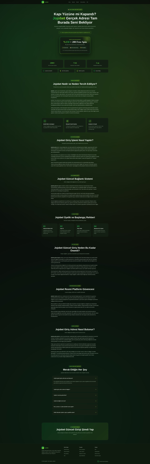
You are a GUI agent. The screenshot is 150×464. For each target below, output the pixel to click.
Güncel (73, 2)
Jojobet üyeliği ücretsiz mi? (60, 400)
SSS (87, 2)
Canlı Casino (81, 451)
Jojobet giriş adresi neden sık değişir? (62, 389)
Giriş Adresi (82, 2)
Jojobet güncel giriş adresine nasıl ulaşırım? (63, 378)
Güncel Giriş (66, 449)
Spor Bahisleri (82, 455)
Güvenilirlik (97, 451)
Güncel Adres (66, 451)
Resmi (77, 2)
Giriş (69, 2)
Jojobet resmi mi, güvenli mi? (60, 395)
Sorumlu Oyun (98, 455)
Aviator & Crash (82, 453)
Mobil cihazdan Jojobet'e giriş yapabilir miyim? (64, 412)
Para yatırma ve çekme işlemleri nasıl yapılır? (64, 406)
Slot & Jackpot (82, 449)
